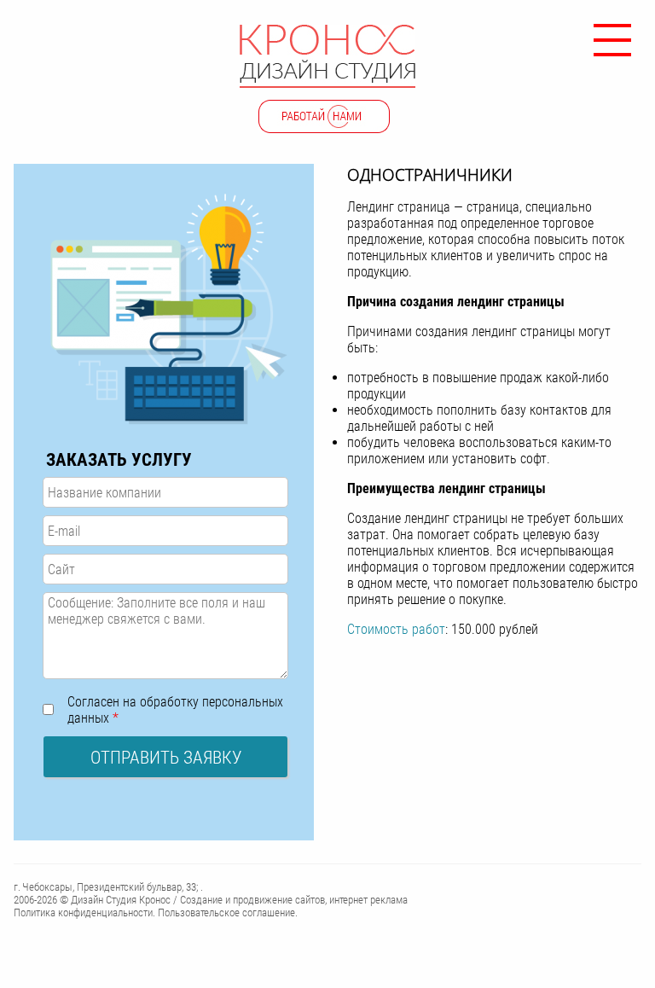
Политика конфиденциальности (83, 912)
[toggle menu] (612, 34)
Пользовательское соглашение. (228, 912)
